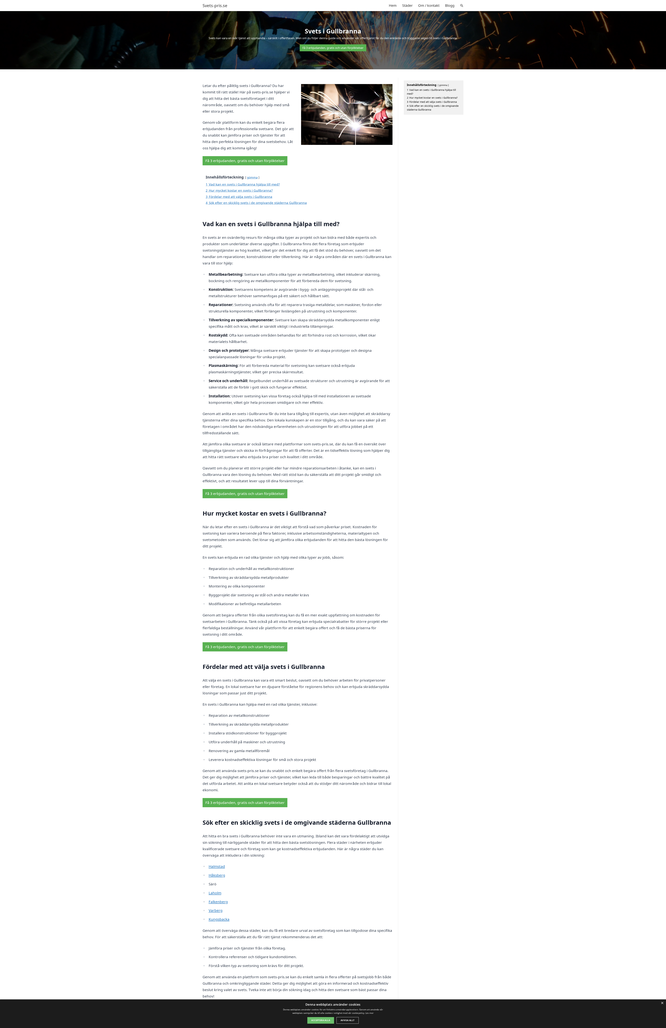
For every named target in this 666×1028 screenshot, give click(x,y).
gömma (252, 177)
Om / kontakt (428, 5)
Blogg (449, 5)
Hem (393, 5)
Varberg (216, 910)
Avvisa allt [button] (347, 1020)
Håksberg (217, 875)
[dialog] (333, 1013)
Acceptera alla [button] (320, 1020)
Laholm (215, 892)
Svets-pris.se (215, 5)
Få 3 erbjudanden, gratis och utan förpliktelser (333, 48)
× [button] (662, 1003)
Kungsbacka (219, 919)
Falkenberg (218, 901)
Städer (407, 5)
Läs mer (369, 1013)
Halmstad (217, 866)
